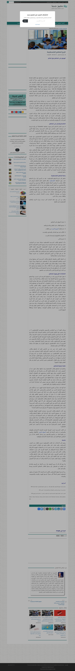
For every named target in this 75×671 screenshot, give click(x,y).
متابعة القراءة (37, 24)
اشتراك (25, 21)
